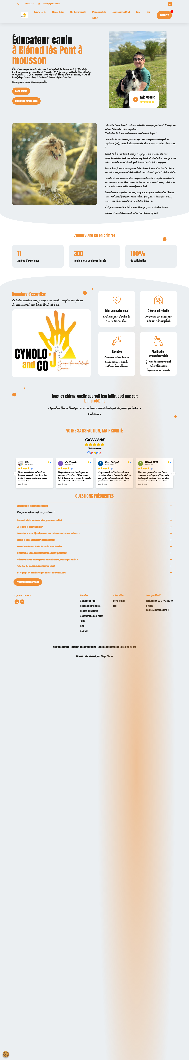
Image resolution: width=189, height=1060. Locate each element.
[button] (173, 474)
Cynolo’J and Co (40, 12)
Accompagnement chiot (121, 12)
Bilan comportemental (78, 12)
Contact (95, 18)
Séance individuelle (99, 12)
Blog (148, 12)
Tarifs (138, 12)
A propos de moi (58, 12)
